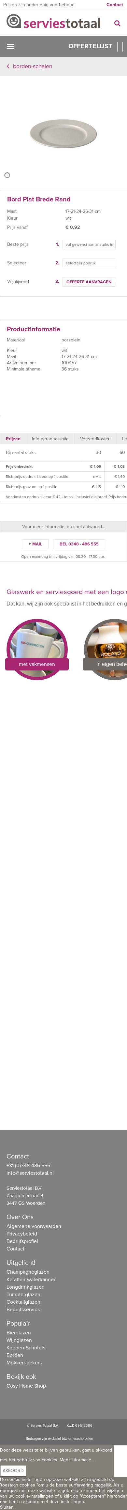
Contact (114, 5)
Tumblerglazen (23, 1294)
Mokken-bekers (24, 1363)
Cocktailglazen (23, 1302)
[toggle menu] (10, 46)
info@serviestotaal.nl (30, 1173)
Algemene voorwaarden (34, 1226)
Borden (15, 1355)
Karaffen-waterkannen (32, 1279)
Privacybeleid (22, 1234)
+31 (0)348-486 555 (28, 1165)
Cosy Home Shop (26, 1386)
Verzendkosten (95, 439)
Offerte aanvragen (88, 282)
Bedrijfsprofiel (22, 1241)
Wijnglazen (19, 1340)
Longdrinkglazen (26, 1287)
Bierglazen (19, 1332)
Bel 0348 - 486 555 (79, 544)
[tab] (13, 438)
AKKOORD (13, 1470)
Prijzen (13, 439)
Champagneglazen (28, 1272)
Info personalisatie (50, 439)
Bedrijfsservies (23, 1309)
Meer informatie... (77, 1460)
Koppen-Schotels (26, 1348)
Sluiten (7, 1507)
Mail (37, 544)
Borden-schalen (32, 66)
